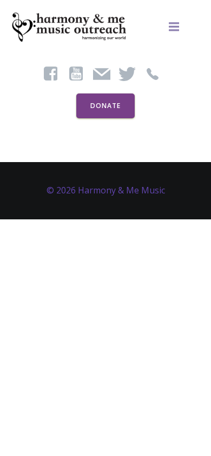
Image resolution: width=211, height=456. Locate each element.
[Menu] (174, 27)
